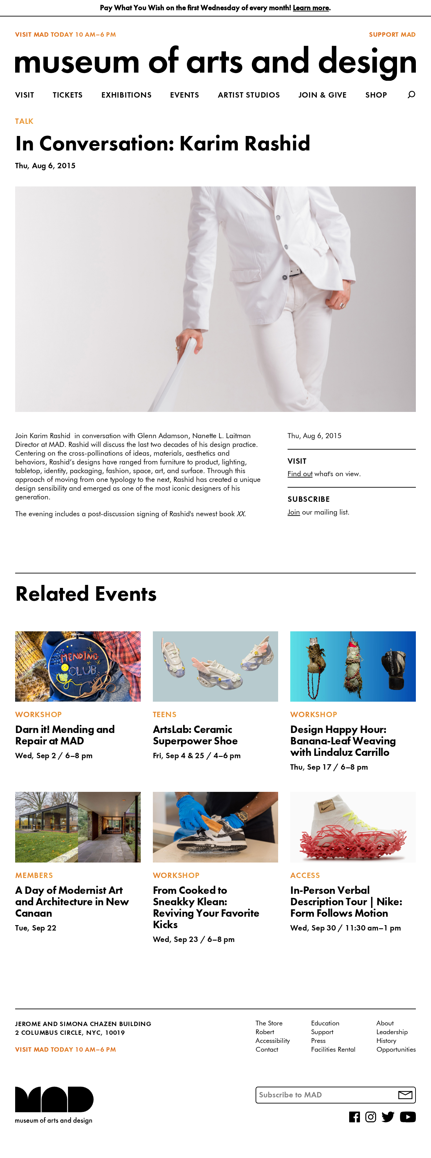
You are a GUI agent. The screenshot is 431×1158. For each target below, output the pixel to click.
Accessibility (273, 1041)
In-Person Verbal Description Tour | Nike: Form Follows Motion (346, 902)
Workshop (38, 715)
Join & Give (323, 96)
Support (322, 1032)
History (386, 1041)
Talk (24, 122)
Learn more (311, 8)
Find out (300, 474)
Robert (265, 1032)
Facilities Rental (333, 1049)
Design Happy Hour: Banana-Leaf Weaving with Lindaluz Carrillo (343, 742)
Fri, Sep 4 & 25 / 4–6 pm (197, 756)
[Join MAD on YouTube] (408, 1121)
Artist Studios (249, 96)
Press (318, 1041)
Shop (376, 96)
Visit (24, 96)
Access (305, 876)
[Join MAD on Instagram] (370, 1121)
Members (34, 876)
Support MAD (392, 35)
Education (325, 1023)
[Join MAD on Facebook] (354, 1121)
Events (184, 96)
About (385, 1023)
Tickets (68, 96)
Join (294, 512)
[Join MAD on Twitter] (388, 1121)
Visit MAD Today (44, 35)
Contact (267, 1049)
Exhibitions (126, 96)
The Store (269, 1023)
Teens (165, 715)
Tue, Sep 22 (35, 928)
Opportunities (396, 1049)
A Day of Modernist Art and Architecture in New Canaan (72, 902)
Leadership (392, 1032)
